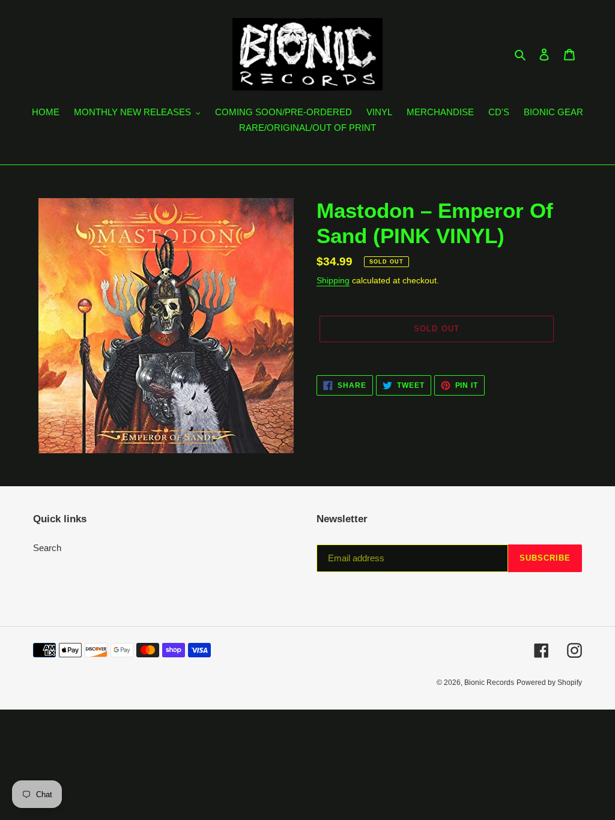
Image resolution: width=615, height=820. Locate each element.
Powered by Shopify (549, 682)
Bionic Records (489, 682)
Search (47, 548)
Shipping (333, 280)
